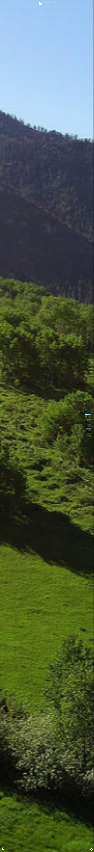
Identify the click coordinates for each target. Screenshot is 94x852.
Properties (12, 3)
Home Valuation (69, 3)
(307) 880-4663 (87, 3)
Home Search (21, 3)
